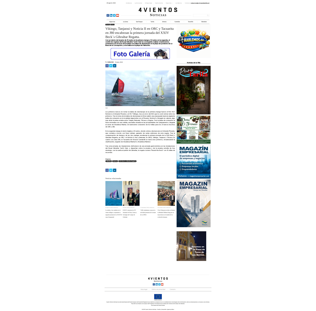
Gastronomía (159, 3)
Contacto (172, 289)
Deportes (168, 3)
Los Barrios (178, 3)
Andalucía (129, 3)
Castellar (177, 21)
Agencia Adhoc (170, 309)
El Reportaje (148, 3)
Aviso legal (144, 289)
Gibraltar (204, 21)
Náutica (115, 161)
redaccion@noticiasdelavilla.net (200, 3)
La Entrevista (138, 3)
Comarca (187, 3)
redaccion (110, 62)
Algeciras (112, 21)
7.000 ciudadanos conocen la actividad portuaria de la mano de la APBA (148, 212)
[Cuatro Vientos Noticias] (158, 12)
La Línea (125, 21)
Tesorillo (190, 21)
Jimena (164, 21)
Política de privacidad (158, 289)
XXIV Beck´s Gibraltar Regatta (127, 161)
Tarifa (152, 21)
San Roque (139, 21)
